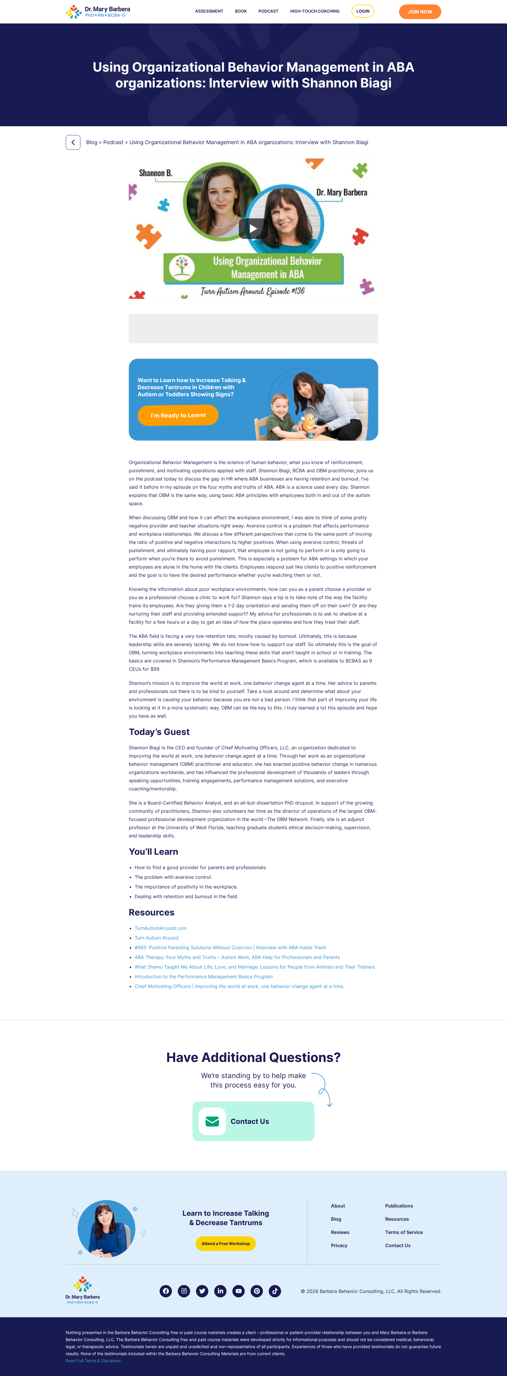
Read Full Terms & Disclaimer (93, 1360)
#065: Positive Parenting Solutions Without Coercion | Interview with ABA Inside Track (230, 947)
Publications (399, 1206)
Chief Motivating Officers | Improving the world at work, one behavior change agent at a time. (239, 986)
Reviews (340, 1232)
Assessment (209, 11)
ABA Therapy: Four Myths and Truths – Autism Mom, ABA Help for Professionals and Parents (237, 957)
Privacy (339, 1245)
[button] (389, 12)
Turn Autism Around (157, 938)
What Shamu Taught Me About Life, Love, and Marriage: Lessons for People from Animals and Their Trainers (255, 967)
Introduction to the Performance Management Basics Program (204, 976)
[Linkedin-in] (220, 1291)
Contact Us (250, 1121)
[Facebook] (166, 1291)
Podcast (268, 11)
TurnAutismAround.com (161, 928)
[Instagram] (184, 1291)
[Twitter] (202, 1291)
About (338, 1206)
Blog (91, 142)
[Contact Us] (212, 1121)
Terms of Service (404, 1232)
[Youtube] (238, 1291)
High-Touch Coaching (315, 11)
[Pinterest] (257, 1291)
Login (362, 11)
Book (241, 11)
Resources (397, 1219)
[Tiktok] (275, 1291)
